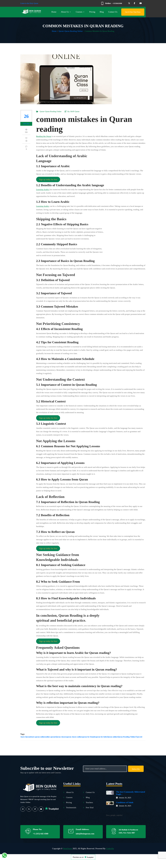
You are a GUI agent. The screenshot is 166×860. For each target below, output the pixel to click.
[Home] (40, 787)
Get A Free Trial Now (133, 12)
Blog (102, 12)
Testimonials (71, 807)
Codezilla (110, 848)
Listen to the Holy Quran (29, 3)
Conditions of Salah (124, 802)
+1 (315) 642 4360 (40, 834)
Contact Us (112, 12)
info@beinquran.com (85, 834)
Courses (79, 12)
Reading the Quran (43, 136)
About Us (65, 12)
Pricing (92, 12)
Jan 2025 (26, 124)
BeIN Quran (74, 111)
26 (26, 116)
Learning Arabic (43, 189)
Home (53, 12)
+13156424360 (117, 3)
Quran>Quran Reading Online (71, 31)
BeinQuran (67, 848)
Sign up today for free (48, 179)
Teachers (89, 802)
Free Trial (90, 807)
